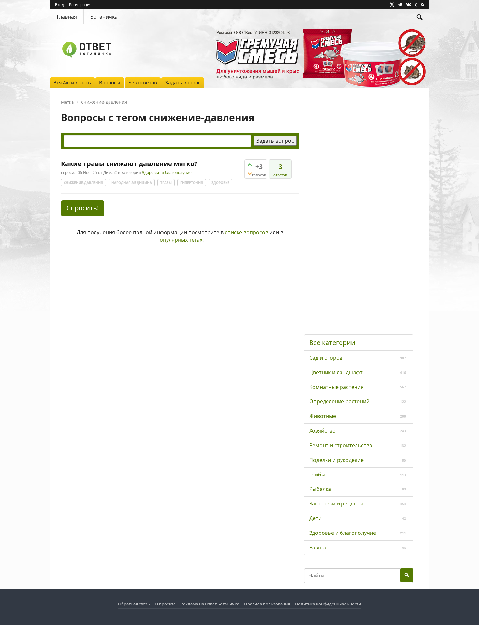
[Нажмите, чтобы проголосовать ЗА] (249, 164)
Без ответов (142, 82)
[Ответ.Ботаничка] (86, 50)
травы (166, 182)
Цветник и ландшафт (336, 372)
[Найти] (419, 16)
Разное (318, 547)
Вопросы (109, 82)
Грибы (317, 474)
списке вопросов (246, 232)
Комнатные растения (336, 387)
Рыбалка (320, 488)
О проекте (165, 604)
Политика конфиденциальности (328, 604)
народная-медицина (131, 182)
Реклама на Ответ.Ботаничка (210, 604)
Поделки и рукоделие (336, 459)
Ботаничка (104, 16)
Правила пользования (267, 604)
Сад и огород (325, 357)
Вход (59, 4)
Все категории (332, 342)
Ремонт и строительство (340, 445)
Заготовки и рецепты (336, 503)
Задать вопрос (182, 82)
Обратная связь (134, 604)
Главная (67, 16)
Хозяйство (322, 430)
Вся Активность (72, 82)
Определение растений (339, 401)
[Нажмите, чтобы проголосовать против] (249, 173)
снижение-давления (83, 182)
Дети (315, 518)
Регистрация (80, 4)
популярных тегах (179, 239)
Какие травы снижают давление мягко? (129, 163)
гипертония (191, 182)
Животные (322, 415)
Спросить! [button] (82, 208)
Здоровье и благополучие (167, 173)
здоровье (220, 182)
